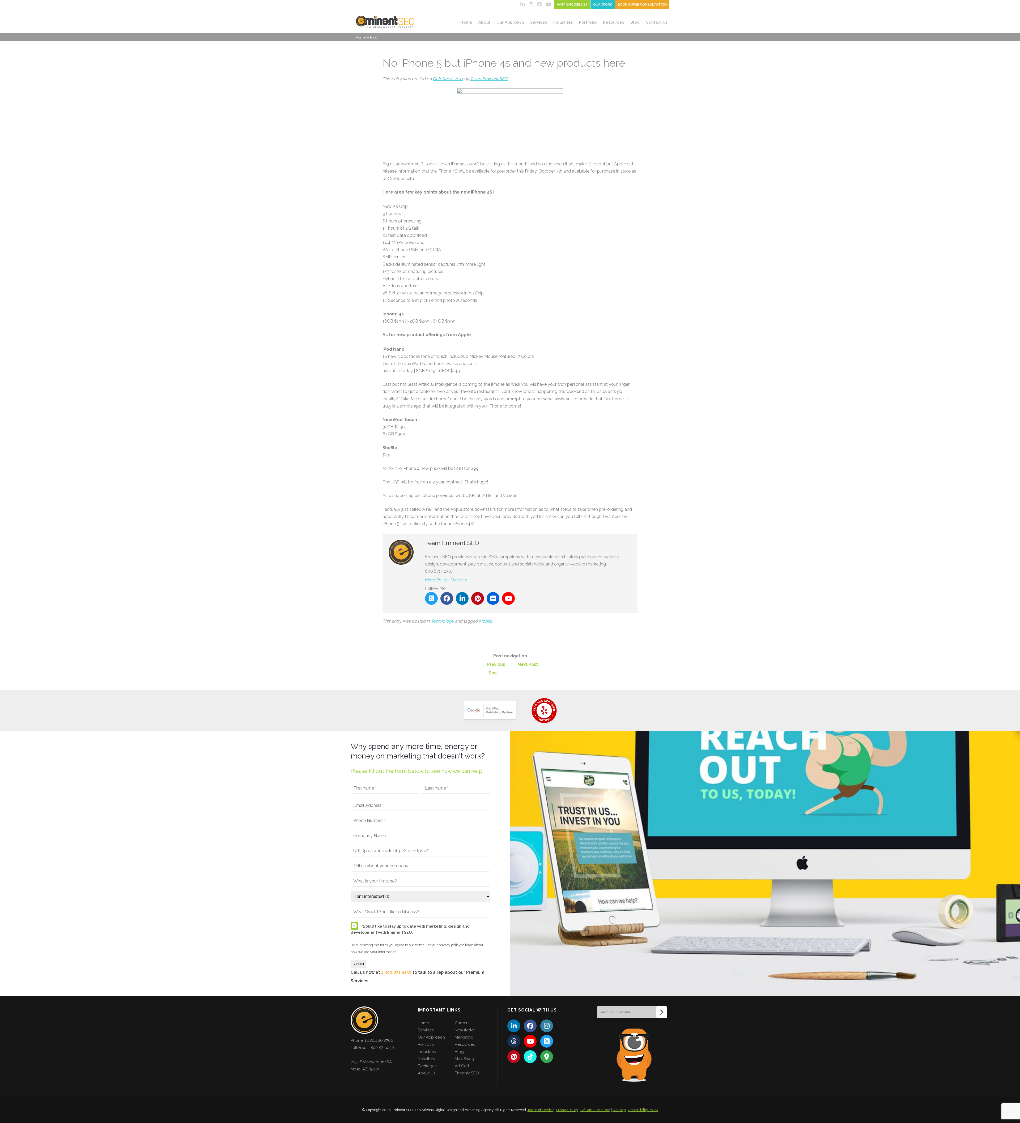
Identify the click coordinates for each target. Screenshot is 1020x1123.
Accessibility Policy (643, 1110)
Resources (613, 22)
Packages (427, 1066)
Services (538, 22)
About (484, 22)
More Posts (436, 579)
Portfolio (588, 22)
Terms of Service (541, 1110)
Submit (358, 964)
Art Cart (462, 1066)
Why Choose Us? (572, 4)
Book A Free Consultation (642, 4)
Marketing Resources (465, 1041)
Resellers (426, 1058)
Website (459, 579)
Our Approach (510, 22)
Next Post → (530, 664)
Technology (442, 621)
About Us (426, 1073)
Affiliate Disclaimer (595, 1110)
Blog (635, 22)
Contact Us (657, 22)
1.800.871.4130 (396, 972)
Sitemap (619, 1110)
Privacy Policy (567, 1110)
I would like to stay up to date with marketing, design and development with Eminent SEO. (410, 929)
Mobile (485, 621)
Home (466, 22)
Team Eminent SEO (489, 78)
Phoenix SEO (467, 1073)
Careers (462, 1023)
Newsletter (465, 1030)
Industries (563, 22)
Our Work (602, 4)
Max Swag (464, 1058)
